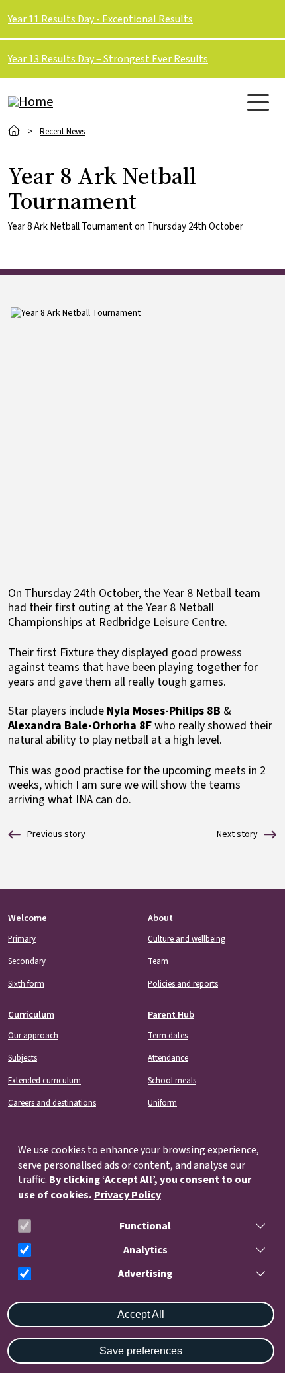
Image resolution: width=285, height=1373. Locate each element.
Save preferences (140, 1350)
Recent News (62, 132)
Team (158, 961)
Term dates (168, 1035)
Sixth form (26, 984)
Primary (22, 939)
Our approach (33, 1035)
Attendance (168, 1058)
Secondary (27, 961)
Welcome (27, 918)
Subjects (22, 1058)
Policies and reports (183, 984)
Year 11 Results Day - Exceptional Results (100, 19)
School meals (172, 1080)
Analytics (145, 1250)
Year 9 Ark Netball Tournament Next (237, 834)
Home (14, 130)
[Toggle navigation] (258, 102)
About (160, 918)
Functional (145, 1226)
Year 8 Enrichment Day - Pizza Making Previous (47, 834)
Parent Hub (171, 1015)
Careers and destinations (52, 1103)
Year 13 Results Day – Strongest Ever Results (108, 59)
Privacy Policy (127, 1195)
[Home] (61, 102)
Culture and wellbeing (186, 939)
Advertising (145, 1274)
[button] (258, 1226)
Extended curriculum (44, 1080)
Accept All (140, 1314)
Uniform (162, 1103)
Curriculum (31, 1015)
